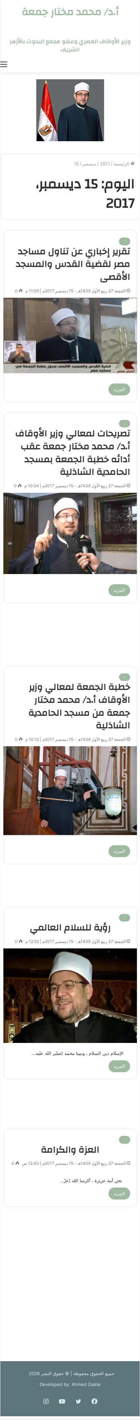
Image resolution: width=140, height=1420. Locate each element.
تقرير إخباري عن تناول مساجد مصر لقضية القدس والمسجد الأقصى (73, 264)
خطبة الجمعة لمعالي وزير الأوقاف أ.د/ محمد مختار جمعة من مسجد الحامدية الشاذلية (79, 706)
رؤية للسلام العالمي (70, 927)
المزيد (119, 389)
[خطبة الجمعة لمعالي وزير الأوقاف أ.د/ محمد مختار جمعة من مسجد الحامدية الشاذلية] (70, 790)
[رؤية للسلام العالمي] (70, 995)
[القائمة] (3, 64)
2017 (105, 163)
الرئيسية (122, 163)
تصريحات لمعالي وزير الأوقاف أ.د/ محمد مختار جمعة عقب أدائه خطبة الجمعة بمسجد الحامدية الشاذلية (72, 452)
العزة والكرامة (70, 1149)
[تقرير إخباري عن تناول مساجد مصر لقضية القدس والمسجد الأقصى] (70, 335)
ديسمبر (89, 163)
